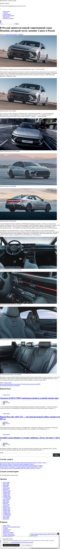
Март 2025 (6, 506)
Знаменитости (7, 14)
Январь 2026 (6, 492)
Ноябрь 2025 (6, 495)
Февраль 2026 (6, 490)
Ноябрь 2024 (6, 511)
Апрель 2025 (6, 504)
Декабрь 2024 (6, 510)
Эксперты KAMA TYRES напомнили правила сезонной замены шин (29, 398)
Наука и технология (8, 15)
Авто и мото (6, 11)
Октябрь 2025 (6, 496)
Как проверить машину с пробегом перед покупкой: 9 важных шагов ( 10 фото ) (21, 465)
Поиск (1, 452)
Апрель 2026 (6, 488)
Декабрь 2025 (6, 493)
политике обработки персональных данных (22, 542)
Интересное (6, 17)
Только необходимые (27, 545)
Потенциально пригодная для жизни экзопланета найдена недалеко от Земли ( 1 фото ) (23, 462)
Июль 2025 (6, 500)
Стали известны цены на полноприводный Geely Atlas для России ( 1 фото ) (20, 468)
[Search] (0, 22)
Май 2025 (5, 503)
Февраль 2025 (6, 507)
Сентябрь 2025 (7, 497)
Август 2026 (6, 482)
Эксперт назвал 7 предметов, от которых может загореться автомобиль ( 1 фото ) (21, 466)
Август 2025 (6, 499)
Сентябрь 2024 (7, 514)
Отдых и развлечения (9, 535)
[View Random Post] (0, 21)
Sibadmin (20, 34)
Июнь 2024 (6, 518)
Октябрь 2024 (6, 513)
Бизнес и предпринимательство (11, 526)
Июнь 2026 (6, 485)
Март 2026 (6, 489)
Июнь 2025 (6, 502)
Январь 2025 (6, 509)
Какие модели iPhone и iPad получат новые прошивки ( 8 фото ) (17, 464)
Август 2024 (6, 516)
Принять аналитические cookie (11, 545)
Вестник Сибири (4, 3)
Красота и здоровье (8, 18)
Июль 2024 (6, 517)
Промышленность (8, 536)
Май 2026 (5, 486)
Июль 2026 (6, 483)
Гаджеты (5, 12)
